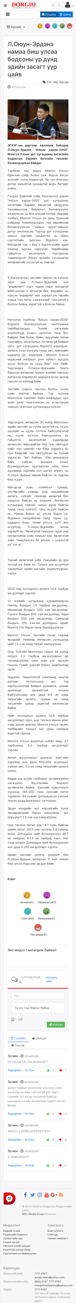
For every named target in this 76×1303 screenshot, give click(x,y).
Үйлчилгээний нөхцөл (16, 1245)
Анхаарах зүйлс (51, 979)
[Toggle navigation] (7, 14)
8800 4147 (41, 1281)
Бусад (64, 82)
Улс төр (52, 82)
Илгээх (57, 1024)
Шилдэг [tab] (41, 1038)
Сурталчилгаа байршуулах (20, 1253)
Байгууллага (55, 1230)
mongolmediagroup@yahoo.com (54, 1285)
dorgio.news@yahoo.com (49, 1277)
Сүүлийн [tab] (19, 1038)
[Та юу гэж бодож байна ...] (38, 1007)
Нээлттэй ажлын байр (16, 1249)
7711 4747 (41, 1273)
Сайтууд (53, 1234)
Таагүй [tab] (19, 1045)
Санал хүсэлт (11, 1242)
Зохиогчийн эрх (13, 1238)
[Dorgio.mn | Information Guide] (9, 1198)
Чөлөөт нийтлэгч (58, 1238)
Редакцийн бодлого (15, 1234)
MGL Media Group (33, 1214)
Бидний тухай (11, 1230)
